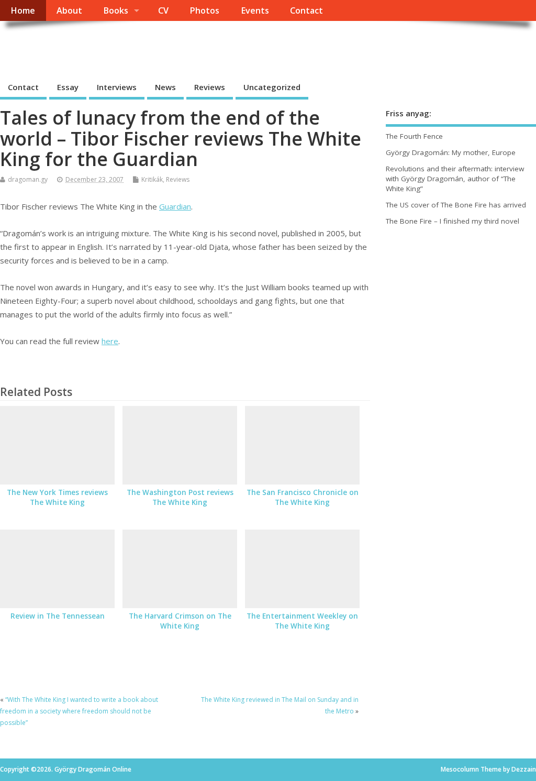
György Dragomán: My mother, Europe (451, 152)
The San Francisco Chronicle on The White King (303, 497)
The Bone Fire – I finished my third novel (452, 221)
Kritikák (152, 179)
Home (22, 10)
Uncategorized (271, 87)
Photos (204, 10)
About (69, 10)
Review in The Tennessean (57, 616)
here (110, 341)
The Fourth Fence (414, 136)
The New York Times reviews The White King (57, 497)
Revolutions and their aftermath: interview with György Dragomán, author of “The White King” (455, 178)
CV (163, 10)
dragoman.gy (28, 179)
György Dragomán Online (108, 45)
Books (115, 10)
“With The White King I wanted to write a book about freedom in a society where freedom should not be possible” (79, 711)
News (165, 87)
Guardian (175, 206)
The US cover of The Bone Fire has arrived (456, 205)
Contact (306, 10)
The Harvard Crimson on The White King (180, 621)
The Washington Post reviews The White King (180, 497)
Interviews (117, 87)
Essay (68, 87)
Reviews (209, 87)
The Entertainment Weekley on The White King (302, 621)
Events (255, 10)
